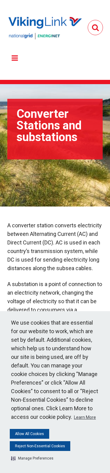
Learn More (85, 417)
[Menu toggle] (14, 58)
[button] (32, 458)
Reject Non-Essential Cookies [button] (40, 446)
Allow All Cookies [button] (29, 434)
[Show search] (95, 27)
